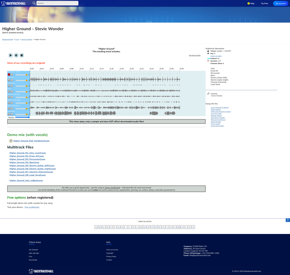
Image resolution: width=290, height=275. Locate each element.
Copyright (109, 253)
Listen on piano (216, 56)
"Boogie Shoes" (216, 116)
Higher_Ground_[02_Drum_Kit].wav (27, 156)
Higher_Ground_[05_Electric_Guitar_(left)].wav (32, 165)
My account (281, 3)
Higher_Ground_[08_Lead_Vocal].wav (28, 175)
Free (30, 256)
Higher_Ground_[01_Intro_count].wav (28, 153)
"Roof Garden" (216, 110)
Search (34, 3)
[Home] (13, 3)
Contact (109, 260)
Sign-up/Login (34, 253)
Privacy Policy (111, 256)
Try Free (264, 3)
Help (252, 3)
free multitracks (32, 207)
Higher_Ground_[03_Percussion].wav (27, 159)
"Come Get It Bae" (217, 126)
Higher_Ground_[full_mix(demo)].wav (31, 140)
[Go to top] (288, 220)
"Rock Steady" (216, 122)
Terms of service (112, 250)
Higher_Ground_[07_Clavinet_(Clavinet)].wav (31, 172)
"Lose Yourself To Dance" (220, 107)
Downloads (33, 260)
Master (11, 117)
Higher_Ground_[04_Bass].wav (24, 162)
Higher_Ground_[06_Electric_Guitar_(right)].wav (33, 168)
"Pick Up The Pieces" (218, 120)
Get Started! (33, 250)
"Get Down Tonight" (218, 118)
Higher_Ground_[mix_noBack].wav (26, 180)
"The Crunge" (215, 124)
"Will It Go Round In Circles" (221, 112)
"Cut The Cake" (216, 114)
